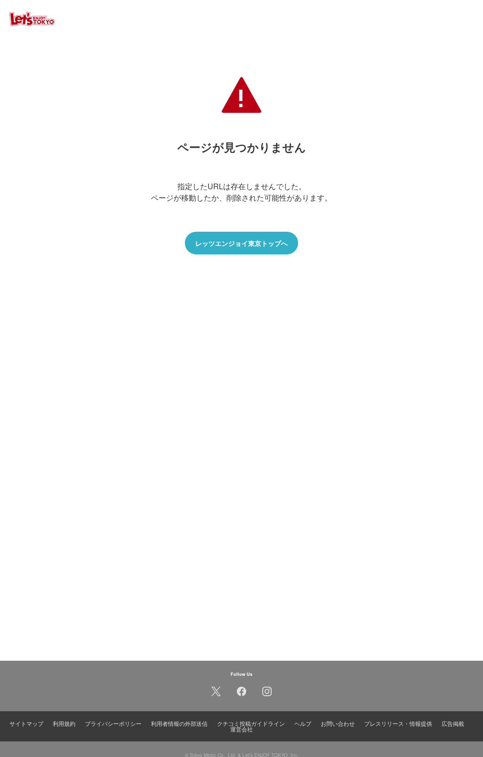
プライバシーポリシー (113, 723)
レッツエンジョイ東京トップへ (241, 243)
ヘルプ (302, 723)
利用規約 (64, 723)
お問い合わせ (338, 723)
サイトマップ (26, 723)
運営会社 (241, 729)
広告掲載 (452, 723)
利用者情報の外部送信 (179, 723)
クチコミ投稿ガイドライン (251, 723)
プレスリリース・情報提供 (398, 723)
